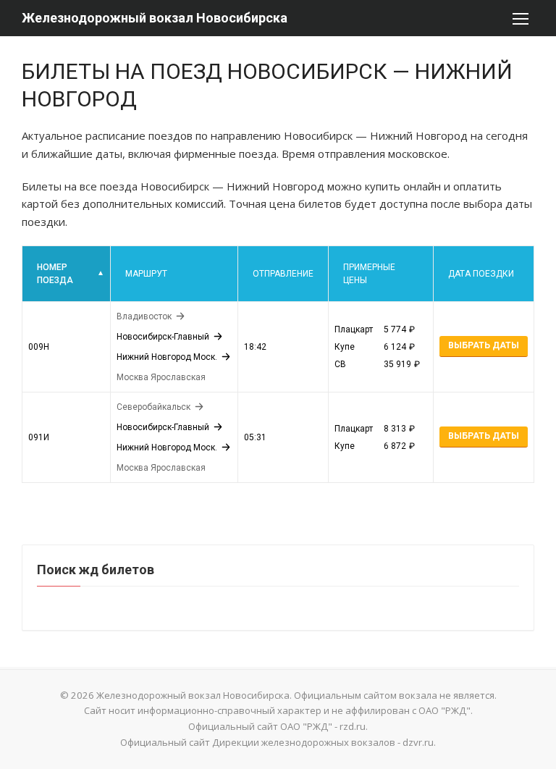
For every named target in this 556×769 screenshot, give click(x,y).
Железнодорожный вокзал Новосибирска (154, 17)
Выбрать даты (483, 345)
